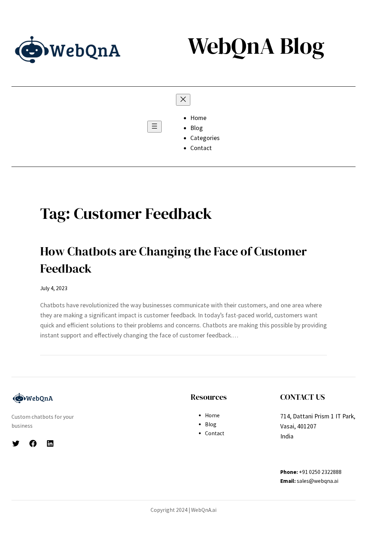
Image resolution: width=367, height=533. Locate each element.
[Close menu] (183, 100)
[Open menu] (154, 127)
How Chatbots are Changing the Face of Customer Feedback (173, 260)
